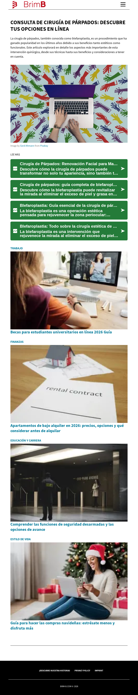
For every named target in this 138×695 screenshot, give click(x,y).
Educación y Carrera (25, 440)
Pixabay (44, 145)
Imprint (99, 670)
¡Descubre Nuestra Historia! (54, 670)
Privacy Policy (82, 670)
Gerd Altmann (27, 145)
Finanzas (17, 342)
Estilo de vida (20, 539)
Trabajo (16, 248)
